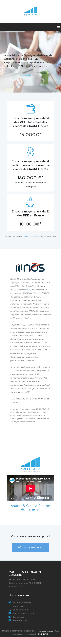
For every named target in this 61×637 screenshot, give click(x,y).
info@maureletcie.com (23, 613)
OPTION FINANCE (32, 236)
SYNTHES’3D (43, 634)
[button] (30, 547)
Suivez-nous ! (19, 617)
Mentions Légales (46, 631)
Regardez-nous (20, 620)
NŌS (28, 289)
